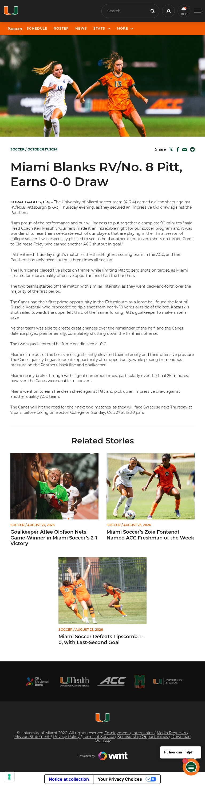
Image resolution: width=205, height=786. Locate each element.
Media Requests (172, 733)
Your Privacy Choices (120, 779)
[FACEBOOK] (176, 149)
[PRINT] (191, 149)
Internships (143, 733)
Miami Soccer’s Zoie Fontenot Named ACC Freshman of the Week (150, 535)
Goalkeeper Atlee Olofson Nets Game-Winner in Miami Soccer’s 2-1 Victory (53, 537)
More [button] (122, 28)
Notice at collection (69, 779)
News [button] (81, 28)
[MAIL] (183, 150)
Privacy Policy (67, 736)
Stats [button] (99, 28)
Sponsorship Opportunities (143, 736)
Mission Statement (32, 736)
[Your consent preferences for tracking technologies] (9, 777)
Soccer (15, 29)
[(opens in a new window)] (37, 681)
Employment (117, 733)
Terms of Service (99, 736)
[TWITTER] (170, 149)
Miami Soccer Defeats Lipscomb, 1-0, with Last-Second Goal (101, 639)
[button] (197, 11)
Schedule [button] (37, 28)
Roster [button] (61, 28)
